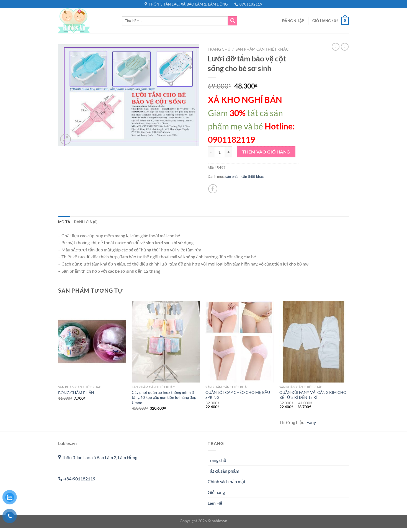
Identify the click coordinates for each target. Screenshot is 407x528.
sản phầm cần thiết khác (262, 49)
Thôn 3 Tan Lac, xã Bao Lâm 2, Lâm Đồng (99, 457)
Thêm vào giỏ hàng (266, 151)
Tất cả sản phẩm (223, 471)
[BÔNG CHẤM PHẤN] (92, 342)
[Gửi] (232, 21)
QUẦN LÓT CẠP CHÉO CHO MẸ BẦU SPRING (237, 395)
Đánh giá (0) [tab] (85, 222)
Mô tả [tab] (64, 222)
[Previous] (58, 365)
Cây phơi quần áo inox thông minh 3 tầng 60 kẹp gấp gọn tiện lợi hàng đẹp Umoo (164, 397)
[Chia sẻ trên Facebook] (212, 188)
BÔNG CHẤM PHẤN (76, 392)
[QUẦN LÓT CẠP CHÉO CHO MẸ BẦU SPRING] (239, 342)
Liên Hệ (215, 503)
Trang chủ (219, 49)
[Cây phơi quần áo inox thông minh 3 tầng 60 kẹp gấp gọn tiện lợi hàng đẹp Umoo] (166, 342)
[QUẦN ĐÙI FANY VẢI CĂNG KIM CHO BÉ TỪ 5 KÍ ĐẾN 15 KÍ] (313, 342)
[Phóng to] (65, 139)
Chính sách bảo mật (227, 481)
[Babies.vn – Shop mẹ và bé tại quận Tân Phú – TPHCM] (86, 20)
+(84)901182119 (79, 478)
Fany (311, 422)
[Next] (347, 365)
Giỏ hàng (216, 492)
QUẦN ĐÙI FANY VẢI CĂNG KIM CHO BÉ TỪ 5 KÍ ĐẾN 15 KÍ (312, 395)
